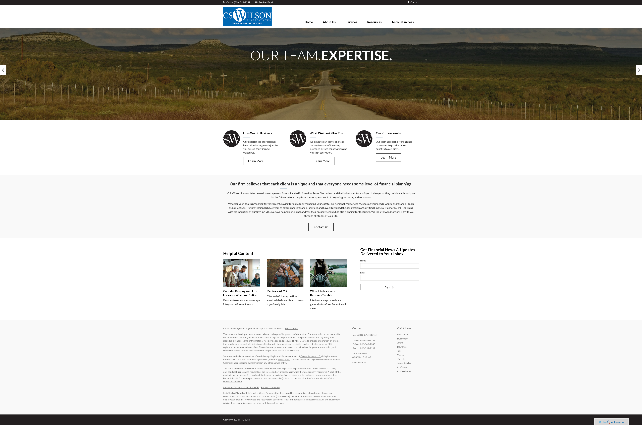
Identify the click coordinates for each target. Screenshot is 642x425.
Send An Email (266, 2)
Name (363, 260)
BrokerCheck (291, 328)
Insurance (401, 346)
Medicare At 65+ (277, 291)
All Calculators (404, 371)
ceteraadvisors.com (232, 381)
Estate (400, 342)
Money (400, 355)
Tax (399, 350)
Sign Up (389, 287)
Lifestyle (401, 359)
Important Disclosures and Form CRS (241, 387)
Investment (402, 338)
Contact (414, 2)
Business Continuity (270, 387)
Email (362, 272)
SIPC (287, 359)
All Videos (402, 367)
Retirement (402, 334)
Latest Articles (404, 363)
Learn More (256, 161)
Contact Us (321, 227)
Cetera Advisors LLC (310, 356)
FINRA (281, 359)
